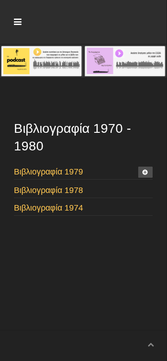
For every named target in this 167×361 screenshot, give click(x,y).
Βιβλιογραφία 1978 (48, 190)
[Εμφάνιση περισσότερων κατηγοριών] (145, 172)
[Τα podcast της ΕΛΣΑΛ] (41, 60)
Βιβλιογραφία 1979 (48, 171)
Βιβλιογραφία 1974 (48, 207)
